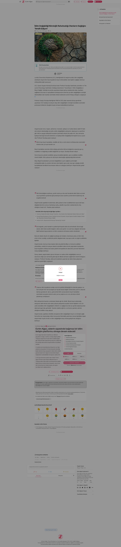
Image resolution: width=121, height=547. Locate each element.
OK (60, 280)
